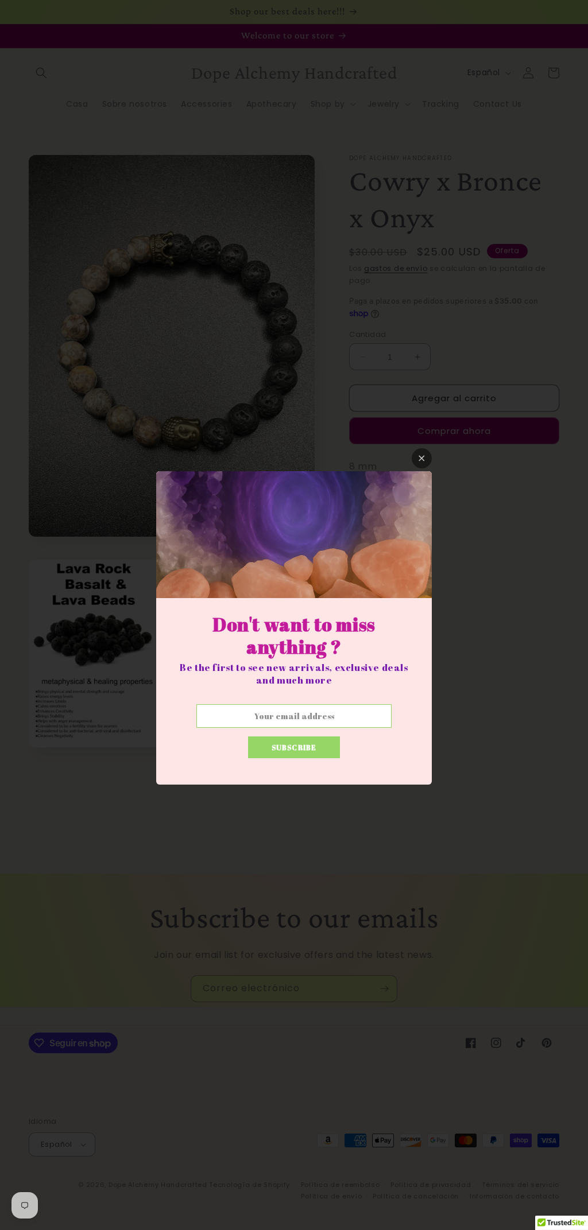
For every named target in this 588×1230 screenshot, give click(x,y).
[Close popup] (422, 458)
